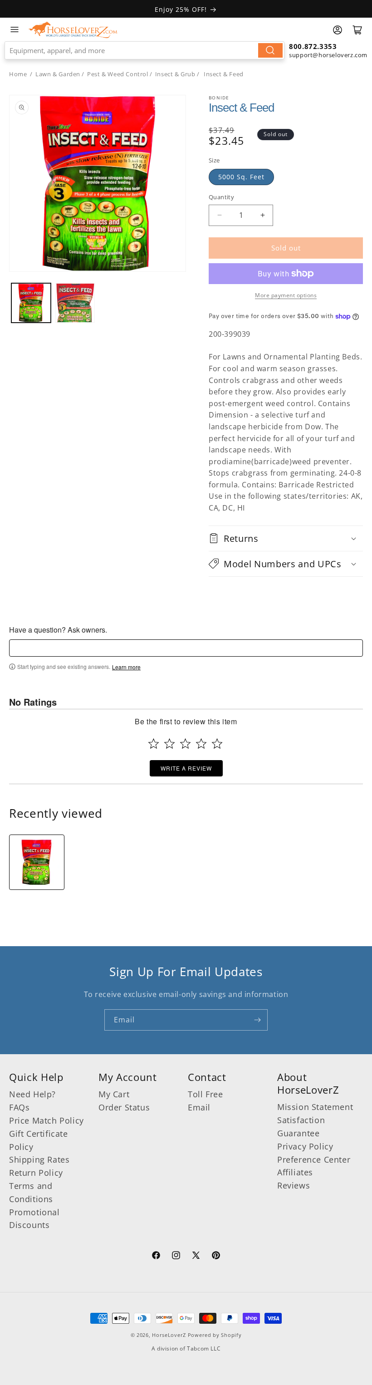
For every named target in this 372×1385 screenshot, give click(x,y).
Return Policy (36, 1172)
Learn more (126, 667)
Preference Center (313, 1159)
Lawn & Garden (57, 74)
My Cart (113, 1094)
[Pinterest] (216, 1256)
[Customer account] (338, 30)
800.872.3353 (313, 46)
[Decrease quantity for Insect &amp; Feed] (219, 215)
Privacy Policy (305, 1146)
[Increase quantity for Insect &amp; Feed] (262, 215)
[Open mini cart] (357, 30)
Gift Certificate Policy (38, 1140)
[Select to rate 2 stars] (169, 743)
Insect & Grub (175, 74)
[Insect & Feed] (36, 862)
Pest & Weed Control (117, 74)
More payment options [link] (286, 295)
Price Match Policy (46, 1120)
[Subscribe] (257, 1020)
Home (18, 74)
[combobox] (144, 50)
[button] (286, 538)
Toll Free (205, 1094)
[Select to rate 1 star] (154, 743)
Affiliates (295, 1172)
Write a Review (186, 768)
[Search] (270, 50)
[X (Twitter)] (196, 1256)
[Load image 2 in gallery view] (75, 303)
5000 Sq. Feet (241, 176)
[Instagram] (176, 1256)
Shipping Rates (39, 1159)
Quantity (221, 197)
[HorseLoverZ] (72, 29)
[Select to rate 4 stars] (201, 743)
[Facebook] (156, 1256)
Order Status (124, 1107)
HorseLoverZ (169, 1334)
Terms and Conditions (31, 1192)
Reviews (293, 1185)
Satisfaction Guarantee (301, 1127)
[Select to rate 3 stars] (185, 743)
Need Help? (32, 1094)
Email (199, 1107)
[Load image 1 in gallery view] (31, 303)
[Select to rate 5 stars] (217, 743)
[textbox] (186, 648)
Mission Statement (315, 1106)
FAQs (19, 1107)
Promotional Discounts (34, 1219)
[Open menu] (14, 29)
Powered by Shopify (215, 1334)
